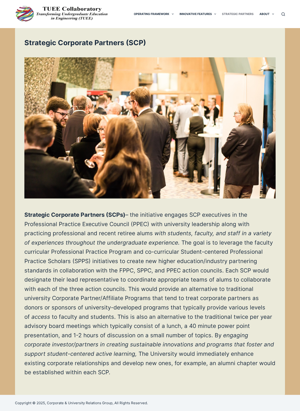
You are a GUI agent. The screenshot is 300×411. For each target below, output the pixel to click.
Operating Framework (151, 14)
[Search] (283, 14)
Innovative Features (196, 14)
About (264, 14)
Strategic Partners (238, 14)
